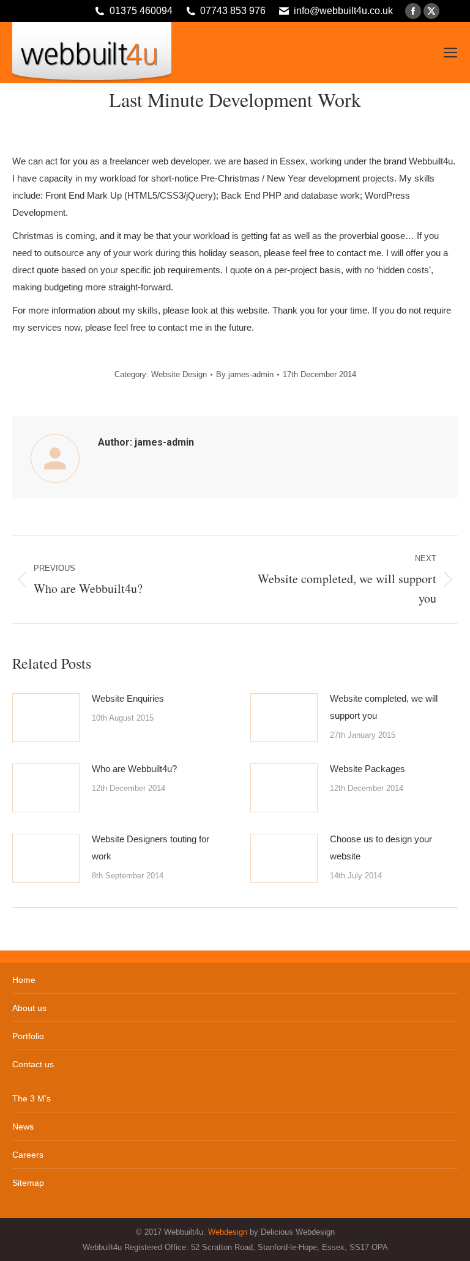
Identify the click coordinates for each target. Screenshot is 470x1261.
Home (23, 980)
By (245, 374)
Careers (27, 1155)
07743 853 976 (233, 11)
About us (29, 1008)
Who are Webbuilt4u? (134, 768)
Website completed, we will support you (384, 707)
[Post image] (46, 717)
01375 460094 (141, 11)
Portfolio (28, 1036)
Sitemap (28, 1183)
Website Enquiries (128, 698)
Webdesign (227, 1232)
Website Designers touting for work (150, 847)
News (23, 1126)
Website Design (179, 374)
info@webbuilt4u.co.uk (343, 11)
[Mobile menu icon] (450, 52)
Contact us (33, 1064)
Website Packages (367, 768)
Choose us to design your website (381, 847)
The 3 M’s (31, 1098)
